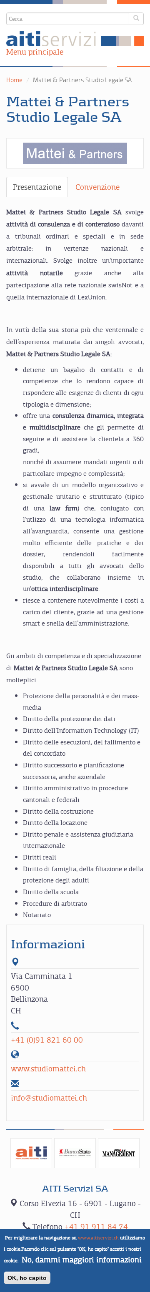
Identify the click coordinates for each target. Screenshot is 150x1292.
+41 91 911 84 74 (96, 1227)
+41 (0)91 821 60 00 (47, 1040)
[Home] (75, 38)
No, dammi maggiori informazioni (82, 1259)
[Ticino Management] (118, 1153)
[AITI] (31, 1153)
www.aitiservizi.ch (98, 1238)
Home (14, 80)
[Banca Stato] (75, 1153)
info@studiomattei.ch (49, 1098)
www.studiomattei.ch (48, 1068)
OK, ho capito (27, 1277)
